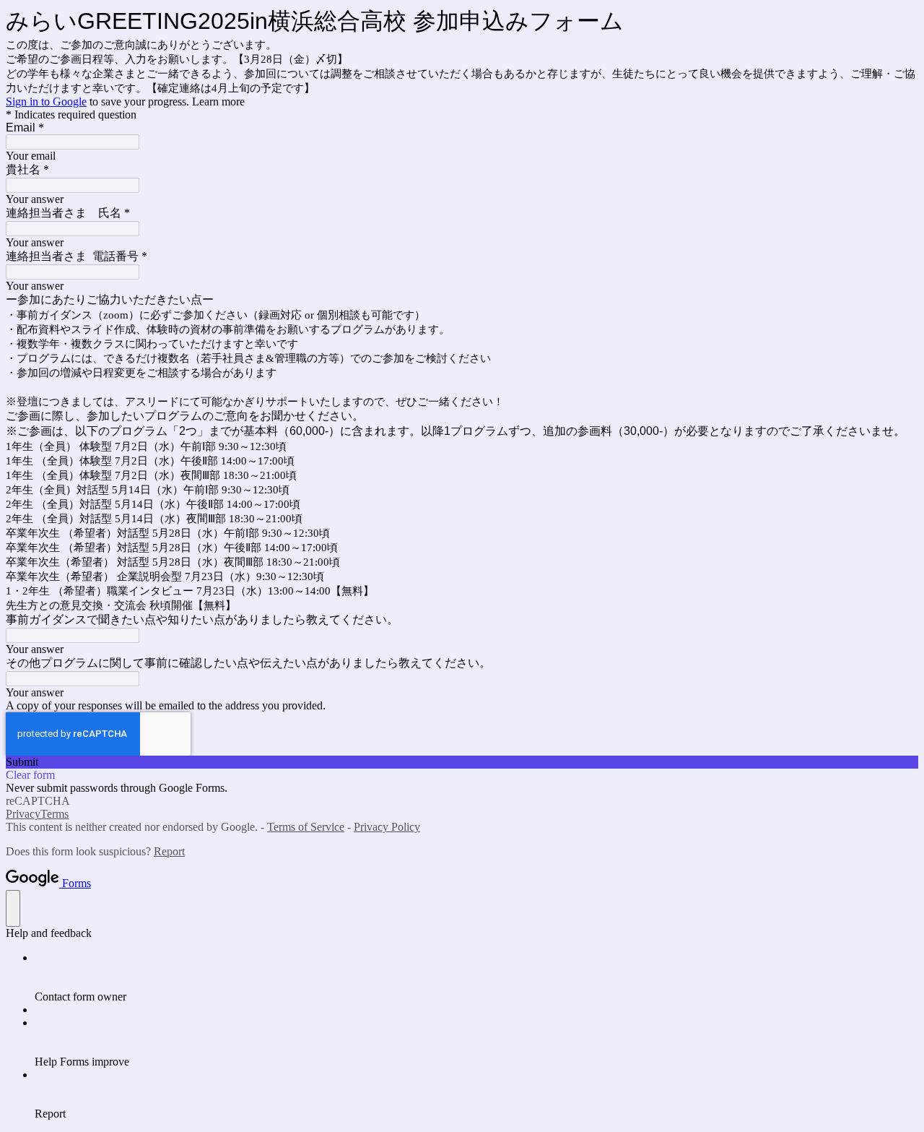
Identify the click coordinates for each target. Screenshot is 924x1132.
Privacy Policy (387, 827)
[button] (462, 762)
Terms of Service (305, 827)
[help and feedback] (13, 908)
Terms (54, 814)
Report (169, 851)
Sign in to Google (46, 101)
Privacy (23, 814)
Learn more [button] (218, 101)
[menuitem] (476, 977)
